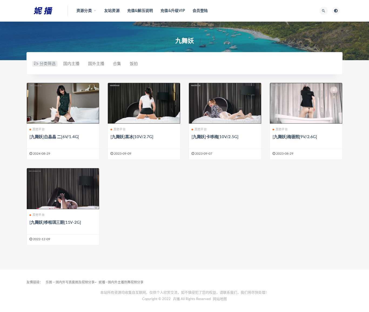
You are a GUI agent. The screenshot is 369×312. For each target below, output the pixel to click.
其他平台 (38, 129)
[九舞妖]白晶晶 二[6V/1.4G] (54, 137)
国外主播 (96, 64)
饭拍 (134, 64)
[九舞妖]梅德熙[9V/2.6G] (295, 137)
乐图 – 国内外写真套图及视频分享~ (71, 282)
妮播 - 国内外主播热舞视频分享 (121, 282)
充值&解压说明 (140, 11)
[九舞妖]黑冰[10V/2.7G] (131, 137)
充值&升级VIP (172, 11)
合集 (117, 64)
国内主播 (71, 64)
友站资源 (112, 11)
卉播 (176, 299)
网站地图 (220, 299)
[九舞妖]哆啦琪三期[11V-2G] (55, 223)
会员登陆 (200, 11)
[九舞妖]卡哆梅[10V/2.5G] (215, 137)
